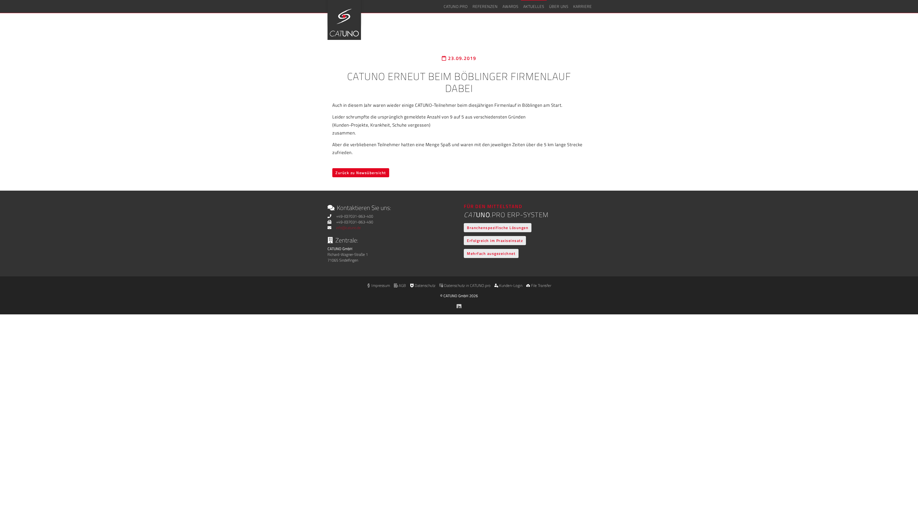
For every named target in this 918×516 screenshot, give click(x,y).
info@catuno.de (348, 228)
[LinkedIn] (459, 305)
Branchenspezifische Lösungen (497, 228)
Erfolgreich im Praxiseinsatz (495, 240)
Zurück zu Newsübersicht (360, 173)
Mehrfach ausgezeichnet (491, 253)
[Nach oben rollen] (907, 486)
